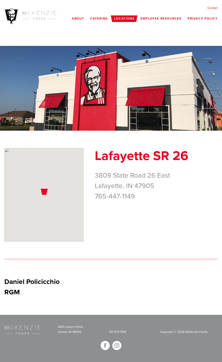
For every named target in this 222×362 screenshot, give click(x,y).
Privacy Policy (203, 18)
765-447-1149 (115, 196)
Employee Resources (160, 18)
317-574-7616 (117, 332)
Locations (124, 18)
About (78, 18)
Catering (99, 18)
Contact (212, 8)
